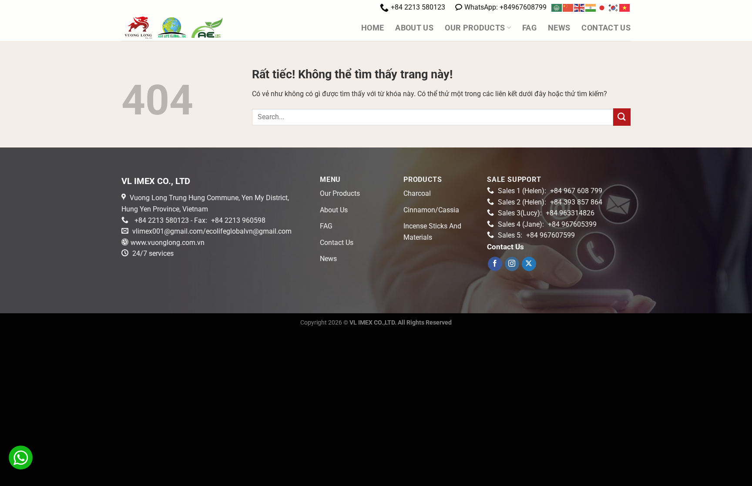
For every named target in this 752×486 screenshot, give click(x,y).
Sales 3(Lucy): (546, 213)
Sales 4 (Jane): (547, 224)
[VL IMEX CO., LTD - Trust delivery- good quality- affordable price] (191, 28)
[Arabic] (557, 7)
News (559, 27)
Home (372, 27)
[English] (579, 7)
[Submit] (622, 116)
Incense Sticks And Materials (432, 231)
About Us (414, 27)
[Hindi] (591, 7)
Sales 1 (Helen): (550, 191)
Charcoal (417, 193)
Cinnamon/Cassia (431, 210)
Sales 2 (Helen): (550, 202)
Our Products (475, 27)
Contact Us (606, 27)
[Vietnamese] (625, 7)
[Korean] (613, 7)
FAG (529, 27)
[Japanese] (602, 7)
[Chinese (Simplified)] (568, 7)
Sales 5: (536, 235)
